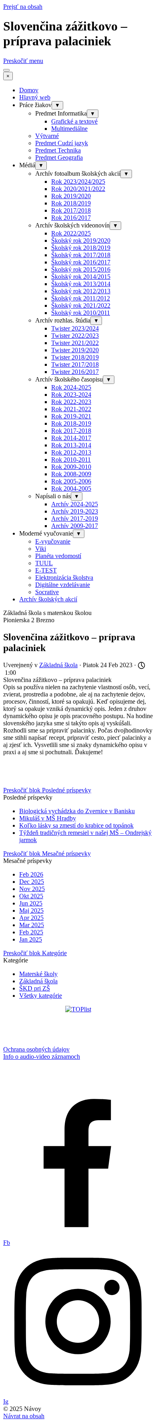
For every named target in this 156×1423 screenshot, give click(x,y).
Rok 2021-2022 (71, 409)
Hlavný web (34, 97)
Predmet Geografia (59, 157)
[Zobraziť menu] (6, 70)
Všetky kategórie (40, 995)
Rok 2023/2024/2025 (78, 181)
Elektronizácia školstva (64, 577)
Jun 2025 (30, 903)
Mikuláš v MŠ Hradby (47, 818)
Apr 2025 (31, 917)
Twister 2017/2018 (75, 364)
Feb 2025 (31, 932)
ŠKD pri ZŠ (34, 988)
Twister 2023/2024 (75, 328)
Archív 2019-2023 (74, 511)
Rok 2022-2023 (71, 401)
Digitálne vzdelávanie (62, 584)
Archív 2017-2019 (74, 518)
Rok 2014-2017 (71, 437)
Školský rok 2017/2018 (80, 255)
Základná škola (38, 981)
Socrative (47, 592)
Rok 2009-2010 (71, 466)
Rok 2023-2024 (71, 394)
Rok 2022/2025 (71, 233)
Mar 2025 (31, 925)
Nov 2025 (32, 888)
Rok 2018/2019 (71, 203)
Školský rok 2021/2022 (80, 305)
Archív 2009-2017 (74, 525)
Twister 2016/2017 (75, 371)
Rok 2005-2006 (71, 481)
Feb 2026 (31, 874)
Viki (40, 548)
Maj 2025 (31, 910)
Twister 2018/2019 (75, 357)
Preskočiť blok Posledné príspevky (47, 790)
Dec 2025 (31, 881)
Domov (28, 90)
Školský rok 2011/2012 (80, 298)
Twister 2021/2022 (75, 342)
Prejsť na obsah (22, 6)
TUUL (44, 563)
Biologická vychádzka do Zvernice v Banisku (77, 811)
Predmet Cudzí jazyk (61, 143)
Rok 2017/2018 (71, 210)
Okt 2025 (31, 896)
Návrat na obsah (23, 1416)
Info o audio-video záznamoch (41, 1056)
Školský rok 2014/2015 (80, 276)
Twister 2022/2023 (75, 335)
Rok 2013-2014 (71, 445)
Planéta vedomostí (58, 555)
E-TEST (46, 570)
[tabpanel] (78, 1053)
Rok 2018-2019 (71, 423)
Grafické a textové (74, 121)
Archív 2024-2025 (74, 504)
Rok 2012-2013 (71, 452)
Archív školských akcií (48, 599)
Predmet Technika (58, 150)
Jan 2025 (30, 939)
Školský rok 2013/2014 (80, 283)
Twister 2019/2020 (75, 350)
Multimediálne (69, 128)
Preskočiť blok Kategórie (35, 953)
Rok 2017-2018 (71, 430)
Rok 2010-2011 (71, 459)
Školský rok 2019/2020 (80, 240)
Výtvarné (47, 135)
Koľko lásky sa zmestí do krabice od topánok (76, 825)
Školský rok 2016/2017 (80, 262)
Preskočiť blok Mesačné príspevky (47, 853)
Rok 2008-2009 (71, 474)
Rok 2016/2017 (71, 217)
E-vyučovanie (52, 541)
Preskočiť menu (23, 60)
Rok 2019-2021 (71, 416)
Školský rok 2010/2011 (80, 312)
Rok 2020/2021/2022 (78, 188)
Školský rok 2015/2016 (80, 269)
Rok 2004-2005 (71, 488)
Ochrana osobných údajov (36, 1049)
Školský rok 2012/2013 (80, 291)
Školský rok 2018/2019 (80, 247)
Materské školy (38, 973)
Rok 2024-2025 (71, 387)
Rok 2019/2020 (71, 196)
